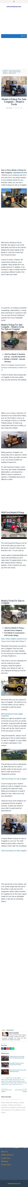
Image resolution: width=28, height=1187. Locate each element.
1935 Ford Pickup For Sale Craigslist (13, 779)
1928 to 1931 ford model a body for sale (10, 1079)
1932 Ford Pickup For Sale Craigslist (21, 1089)
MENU (24, 36)
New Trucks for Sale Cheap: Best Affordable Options (18, 1070)
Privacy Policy (6, 1164)
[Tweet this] (5, 1048)
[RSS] (14, 1)
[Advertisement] (14, 24)
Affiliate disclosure (7, 1155)
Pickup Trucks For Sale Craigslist (13, 1078)
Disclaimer (4, 1161)
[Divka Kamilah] (5, 1034)
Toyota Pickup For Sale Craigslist (6, 1089)
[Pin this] (8, 1048)
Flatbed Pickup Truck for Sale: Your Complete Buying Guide (17, 1057)
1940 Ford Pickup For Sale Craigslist (13, 850)
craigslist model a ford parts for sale (16, 1081)
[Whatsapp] (13, 1048)
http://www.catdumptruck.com (11, 1099)
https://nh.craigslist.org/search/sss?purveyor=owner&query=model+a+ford (14, 367)
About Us (4, 1151)
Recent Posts (10, 1030)
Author (3, 1030)
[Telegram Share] (10, 1048)
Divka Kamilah (14, 1033)
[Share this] (2, 1048)
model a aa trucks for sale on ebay (9, 1082)
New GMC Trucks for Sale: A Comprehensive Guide (17, 1063)
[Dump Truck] (14, 6)
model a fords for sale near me (15, 1084)
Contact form (5, 1158)
